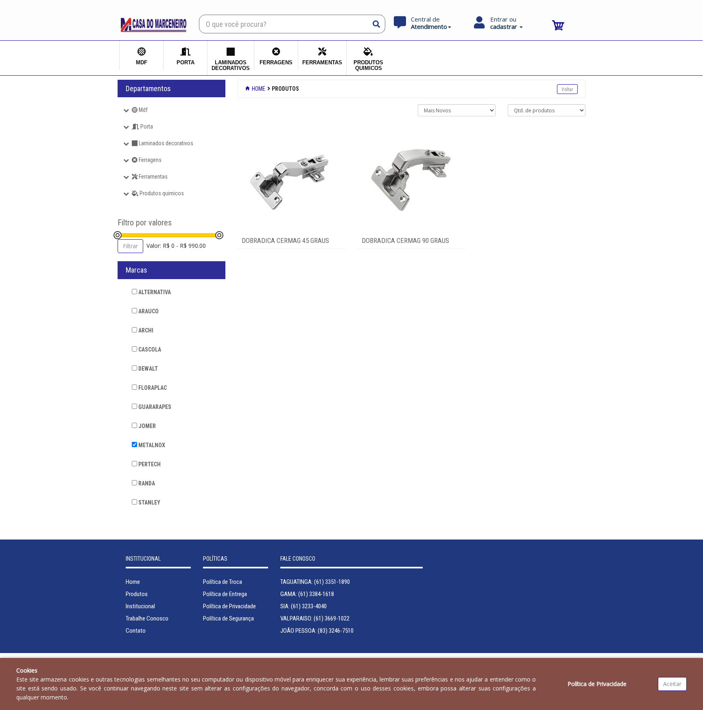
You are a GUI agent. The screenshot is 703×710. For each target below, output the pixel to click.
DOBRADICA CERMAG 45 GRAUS (285, 240)
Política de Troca (222, 581)
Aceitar (672, 684)
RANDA (146, 483)
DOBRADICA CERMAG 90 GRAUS (405, 240)
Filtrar (130, 246)
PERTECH (149, 464)
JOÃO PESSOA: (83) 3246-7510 (317, 630)
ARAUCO (148, 311)
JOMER (146, 426)
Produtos (137, 594)
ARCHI (145, 330)
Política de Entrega (225, 594)
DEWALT (147, 368)
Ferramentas (153, 176)
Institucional (140, 606)
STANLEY (148, 502)
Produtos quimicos (161, 193)
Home (257, 88)
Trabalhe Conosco (147, 618)
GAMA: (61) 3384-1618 (307, 594)
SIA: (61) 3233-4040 (303, 606)
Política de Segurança (228, 618)
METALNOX (151, 445)
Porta (146, 126)
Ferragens (150, 160)
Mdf (143, 110)
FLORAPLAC (152, 387)
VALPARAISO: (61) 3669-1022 (314, 618)
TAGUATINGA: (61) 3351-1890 (315, 581)
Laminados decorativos (165, 143)
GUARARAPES (154, 407)
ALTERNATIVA (154, 292)
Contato (136, 630)
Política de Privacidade (229, 606)
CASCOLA (149, 349)
